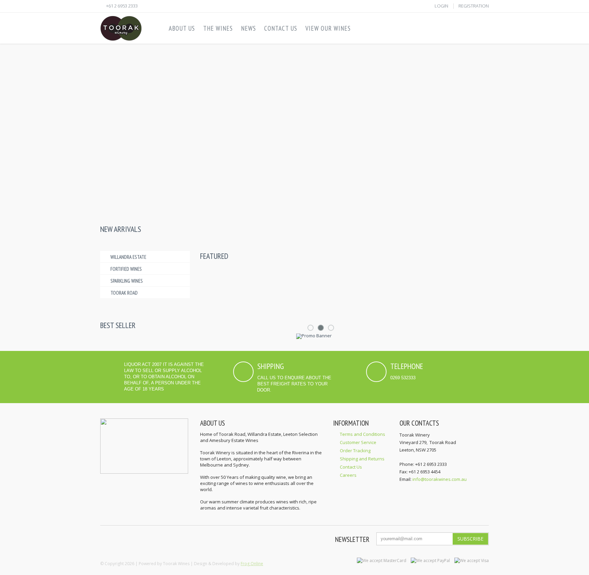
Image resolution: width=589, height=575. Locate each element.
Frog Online (252, 563)
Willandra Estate (128, 257)
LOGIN (441, 6)
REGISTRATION (473, 6)
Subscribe (470, 538)
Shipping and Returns (362, 459)
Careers (348, 475)
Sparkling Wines (126, 281)
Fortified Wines (126, 269)
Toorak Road (124, 293)
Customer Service (358, 442)
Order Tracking (355, 450)
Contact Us (351, 467)
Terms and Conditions (362, 434)
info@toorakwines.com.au (439, 479)
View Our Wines (328, 28)
